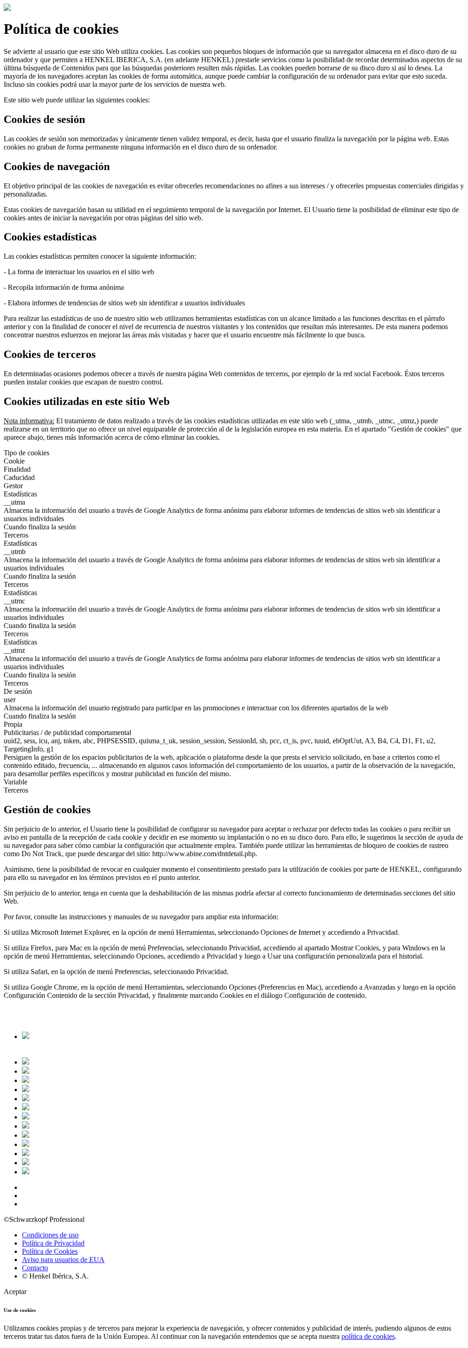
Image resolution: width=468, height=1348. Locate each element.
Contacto (35, 1268)
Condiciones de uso (50, 1235)
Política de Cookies (50, 1251)
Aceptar (15, 1291)
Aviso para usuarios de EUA (63, 1259)
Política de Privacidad (53, 1243)
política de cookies (368, 1336)
